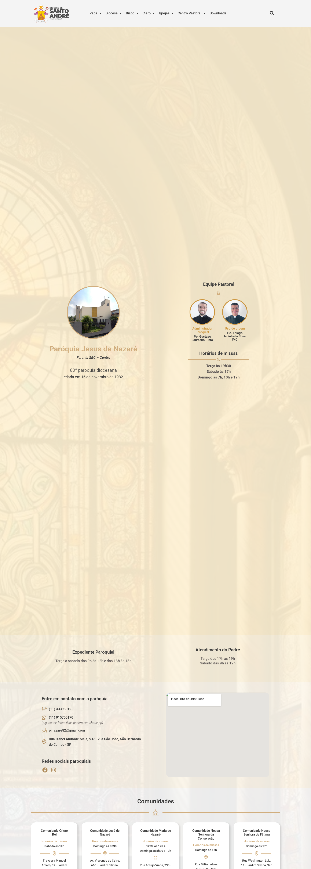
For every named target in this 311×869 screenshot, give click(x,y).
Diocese (112, 13)
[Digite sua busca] (272, 13)
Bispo (130, 13)
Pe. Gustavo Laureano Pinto (202, 338)
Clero (147, 13)
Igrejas (164, 13)
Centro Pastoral (189, 13)
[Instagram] (53, 770)
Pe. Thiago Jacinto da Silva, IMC (234, 336)
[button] (95, 13)
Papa (93, 13)
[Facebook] (45, 770)
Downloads (218, 13)
